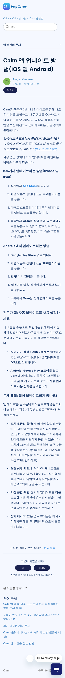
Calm (6, 18)
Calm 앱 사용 (19, 18)
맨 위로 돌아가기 (13, 588)
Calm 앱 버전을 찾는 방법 (18, 643)
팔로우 (10, 90)
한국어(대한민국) (49, 670)
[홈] (15, 6)
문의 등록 (49, 548)
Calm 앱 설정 (36, 18)
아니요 (42, 568)
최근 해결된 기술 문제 (16, 625)
